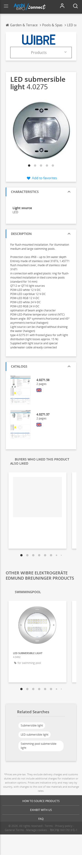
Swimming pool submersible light (38, 746)
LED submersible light (34, 735)
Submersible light (32, 725)
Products (39, 52)
